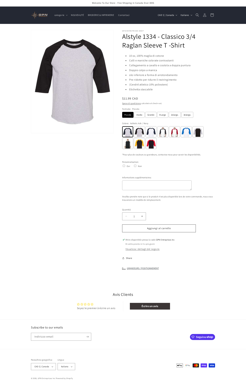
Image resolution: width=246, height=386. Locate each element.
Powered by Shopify (64, 378)
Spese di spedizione (131, 103)
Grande (150, 114)
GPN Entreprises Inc (46, 378)
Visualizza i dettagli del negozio (143, 249)
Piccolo (127, 114)
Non (140, 166)
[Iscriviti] (87, 337)
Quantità (126, 209)
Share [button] (129, 258)
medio (139, 114)
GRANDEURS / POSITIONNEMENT (143, 268)
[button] (60, 15)
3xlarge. (187, 114)
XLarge (162, 114)
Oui (128, 166)
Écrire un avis (150, 306)
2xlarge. (175, 114)
